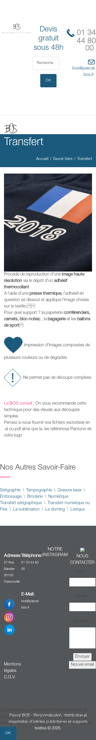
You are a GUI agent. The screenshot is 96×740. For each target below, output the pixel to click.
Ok (8, 733)
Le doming (55, 510)
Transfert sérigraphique (21, 503)
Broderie (35, 497)
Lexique (77, 510)
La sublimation (26, 510)
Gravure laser (69, 490)
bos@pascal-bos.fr (84, 72)
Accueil (42, 159)
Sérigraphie (10, 490)
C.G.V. (9, 677)
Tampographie (39, 490)
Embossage (11, 497)
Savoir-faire (63, 159)
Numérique (58, 497)
